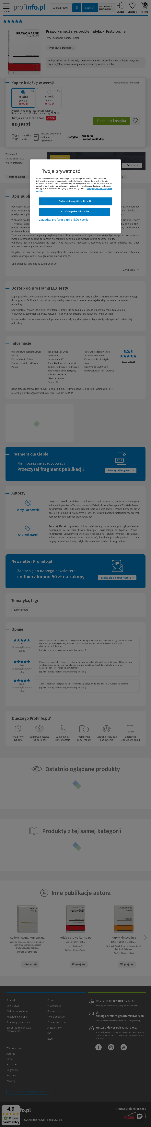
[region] (75, 196)
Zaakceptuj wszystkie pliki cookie (75, 201)
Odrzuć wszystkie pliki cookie (74, 211)
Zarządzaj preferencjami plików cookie (63, 219)
